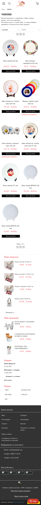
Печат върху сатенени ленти (24, 323)
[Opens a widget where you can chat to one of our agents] (33, 501)
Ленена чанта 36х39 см (22, 299)
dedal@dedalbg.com (15, 450)
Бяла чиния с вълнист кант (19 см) (10, 144)
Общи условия (7, 434)
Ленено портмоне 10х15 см (24, 286)
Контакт (23, 423)
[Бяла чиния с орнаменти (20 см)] (30, 48)
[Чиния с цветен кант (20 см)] (30, 88)
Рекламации (24, 419)
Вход (3, 415)
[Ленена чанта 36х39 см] (9, 302)
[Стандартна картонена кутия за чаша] (9, 338)
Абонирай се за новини (13, 376)
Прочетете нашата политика (20, 491)
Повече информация (19, 502)
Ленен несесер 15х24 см (23, 262)
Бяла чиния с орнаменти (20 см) (30, 62)
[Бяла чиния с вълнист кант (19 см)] (10, 130)
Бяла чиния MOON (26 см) (10, 227)
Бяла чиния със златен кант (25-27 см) (30, 144)
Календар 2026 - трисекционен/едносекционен (21, 348)
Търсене (4, 423)
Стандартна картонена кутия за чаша (25, 335)
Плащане (23, 415)
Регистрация (6, 419)
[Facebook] (3, 462)
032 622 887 (15, 458)
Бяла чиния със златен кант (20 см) (10, 102)
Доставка (5, 428)
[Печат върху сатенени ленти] (9, 325)
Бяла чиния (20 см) (10, 61)
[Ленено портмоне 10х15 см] (9, 290)
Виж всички (8, 380)
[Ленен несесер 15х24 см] (9, 265)
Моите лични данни (21, 496)
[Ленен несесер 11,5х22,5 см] (9, 278)
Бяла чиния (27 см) (10, 185)
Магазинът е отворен (12, 370)
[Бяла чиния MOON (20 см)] (30, 172)
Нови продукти (9, 363)
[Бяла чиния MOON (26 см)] (10, 213)
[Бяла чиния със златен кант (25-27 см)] (30, 130)
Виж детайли (11, 71)
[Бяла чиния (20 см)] (10, 48)
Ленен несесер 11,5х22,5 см (24, 274)
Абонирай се (10, 312)
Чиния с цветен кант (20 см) (30, 102)
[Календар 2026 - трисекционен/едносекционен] (9, 350)
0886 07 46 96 (15, 454)
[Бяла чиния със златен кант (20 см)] (10, 88)
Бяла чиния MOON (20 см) (30, 187)
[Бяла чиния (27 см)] (10, 172)
